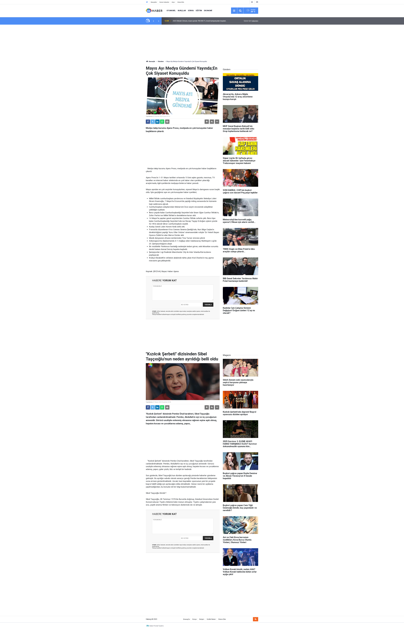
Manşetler (154, 2)
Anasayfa (151, 61)
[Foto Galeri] (257, 2)
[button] (207, 122)
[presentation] (153, 21)
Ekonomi (208, 10)
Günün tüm (251, 21)
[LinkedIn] (157, 122)
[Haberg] (154, 10)
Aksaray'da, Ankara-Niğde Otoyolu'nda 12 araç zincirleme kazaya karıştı (199, 21)
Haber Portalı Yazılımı (156, 626)
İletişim (201, 619)
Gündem (161, 61)
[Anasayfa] (147, 2)
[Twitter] (153, 122)
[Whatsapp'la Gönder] (162, 122)
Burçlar (182, 10)
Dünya (191, 10)
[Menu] (234, 11)
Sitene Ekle (180, 2)
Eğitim (199, 10)
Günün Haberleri (164, 2)
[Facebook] (148, 122)
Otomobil (171, 10)
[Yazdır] (167, 122)
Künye (194, 619)
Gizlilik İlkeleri (211, 619)
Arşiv (173, 2)
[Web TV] (252, 2)
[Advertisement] (202, 42)
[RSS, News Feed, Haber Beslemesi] (255, 619)
